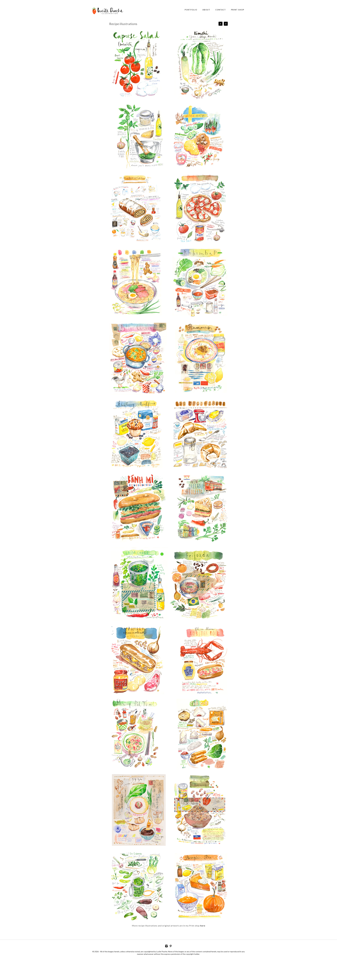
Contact (220, 10)
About (206, 10)
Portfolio (191, 10)
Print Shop (237, 10)
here (202, 925)
